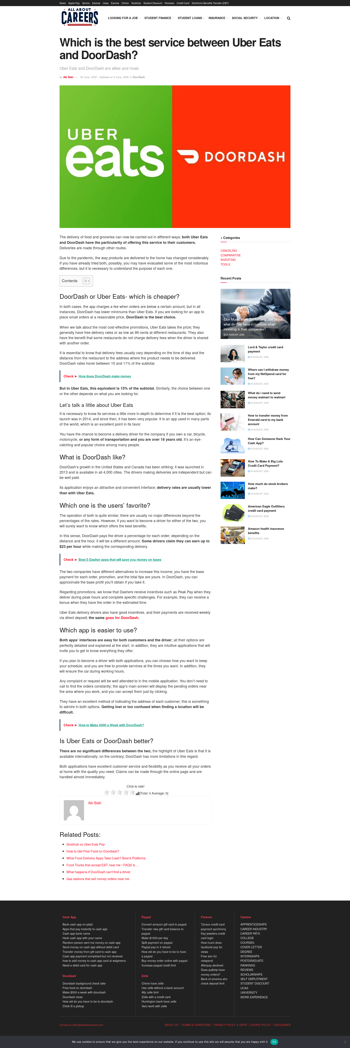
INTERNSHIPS (249, 956)
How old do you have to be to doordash (88, 1001)
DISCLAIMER (282, 1025)
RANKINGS (247, 965)
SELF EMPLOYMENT (254, 979)
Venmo (86, 3)
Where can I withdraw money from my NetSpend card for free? (268, 373)
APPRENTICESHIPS (253, 924)
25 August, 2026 (234, 334)
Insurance (217, 18)
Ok (274, 1041)
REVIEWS (246, 970)
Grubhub (136, 3)
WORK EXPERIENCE (254, 997)
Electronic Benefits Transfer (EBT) (210, 3)
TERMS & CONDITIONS (196, 1025)
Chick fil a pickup (73, 1006)
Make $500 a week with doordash (84, 992)
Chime (125, 3)
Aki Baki (68, 77)
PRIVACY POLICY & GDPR (230, 1025)
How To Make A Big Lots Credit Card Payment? (265, 463)
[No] (345, 1042)
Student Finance (157, 18)
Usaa (106, 3)
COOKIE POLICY (260, 1025)
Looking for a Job (123, 18)
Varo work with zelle (154, 1006)
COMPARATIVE (231, 255)
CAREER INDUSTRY (253, 929)
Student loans (190, 18)
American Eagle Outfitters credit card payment (266, 508)
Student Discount (152, 3)
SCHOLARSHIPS (251, 974)
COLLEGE (247, 938)
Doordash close (73, 997)
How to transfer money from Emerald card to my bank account (268, 419)
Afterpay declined (212, 965)
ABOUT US (171, 1025)
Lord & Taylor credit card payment (265, 349)
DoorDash (139, 77)
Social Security (245, 18)
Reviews (169, 3)
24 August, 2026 (259, 429)
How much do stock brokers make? (268, 486)
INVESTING (228, 260)
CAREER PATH (250, 933)
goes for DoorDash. (122, 617)
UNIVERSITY (248, 992)
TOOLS (225, 264)
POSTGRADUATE (251, 961)
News (63, 3)
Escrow (96, 3)
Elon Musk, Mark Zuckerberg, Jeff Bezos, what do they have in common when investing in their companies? (254, 324)
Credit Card (183, 3)
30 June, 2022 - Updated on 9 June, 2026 (104, 77)
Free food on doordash (77, 988)
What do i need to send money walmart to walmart (266, 395)
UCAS (244, 988)
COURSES (247, 943)
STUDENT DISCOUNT (254, 983)
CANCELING (229, 250)
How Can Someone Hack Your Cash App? (269, 440)
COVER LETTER (251, 947)
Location (271, 18)
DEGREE (246, 952)
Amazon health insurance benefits (266, 530)
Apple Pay (74, 3)
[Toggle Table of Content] (84, 280)
